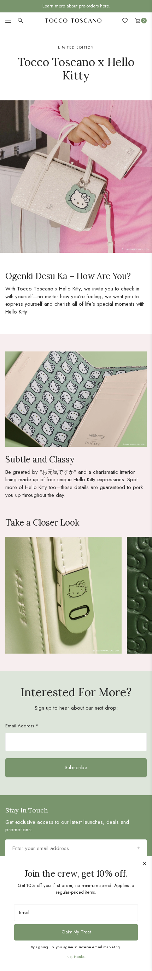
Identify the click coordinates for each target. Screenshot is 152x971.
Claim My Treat (76, 931)
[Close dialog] (144, 863)
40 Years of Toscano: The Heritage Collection (76, 5)
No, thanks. (76, 956)
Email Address (21, 725)
